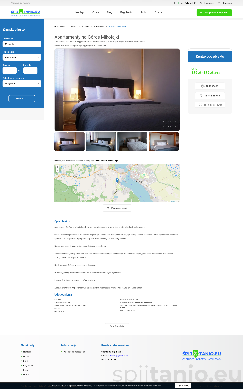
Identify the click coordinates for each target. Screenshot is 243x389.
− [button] (57, 170)
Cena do (27, 65)
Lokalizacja (8, 39)
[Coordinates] (117, 180)
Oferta (158, 12)
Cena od (6, 65)
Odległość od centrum (13, 78)
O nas (95, 12)
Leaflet (173, 201)
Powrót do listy (117, 326)
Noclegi (79, 12)
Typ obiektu (8, 52)
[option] (117, 89)
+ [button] (57, 167)
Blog (109, 12)
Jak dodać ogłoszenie (74, 352)
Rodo (143, 12)
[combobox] (22, 44)
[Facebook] (175, 3)
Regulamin (126, 12)
